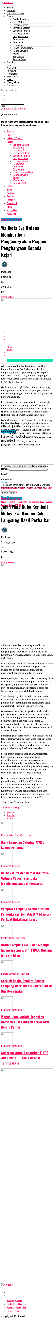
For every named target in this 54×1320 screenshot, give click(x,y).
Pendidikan (12, 73)
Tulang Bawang (20, 50)
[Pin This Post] (30, 336)
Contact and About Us (16, 1304)
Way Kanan (18, 56)
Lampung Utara (20, 36)
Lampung (11, 10)
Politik (10, 62)
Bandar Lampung (21, 19)
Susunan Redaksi (14, 1300)
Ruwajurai (11, 71)
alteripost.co (7, 297)
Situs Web (6, 479)
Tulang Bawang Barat (23, 48)
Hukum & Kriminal (15, 13)
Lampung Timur (20, 33)
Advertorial (12, 76)
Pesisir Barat (19, 59)
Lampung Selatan (21, 28)
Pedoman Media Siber (16, 1307)
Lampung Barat (20, 25)
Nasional (11, 68)
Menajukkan (13, 82)
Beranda (11, 7)
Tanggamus (18, 45)
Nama (4, 469)
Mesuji (16, 53)
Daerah (10, 16)
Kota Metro (18, 22)
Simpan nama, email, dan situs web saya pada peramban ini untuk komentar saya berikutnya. (25, 486)
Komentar (6, 445)
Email (4, 474)
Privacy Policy (13, 1311)
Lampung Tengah (21, 30)
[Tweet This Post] (30, 334)
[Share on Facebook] (30, 331)
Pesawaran (18, 39)
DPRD (10, 79)
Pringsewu (18, 42)
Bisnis (10, 65)
